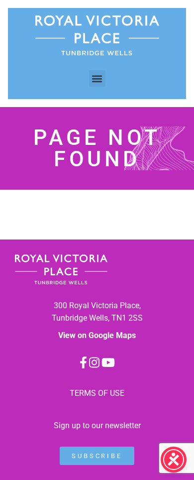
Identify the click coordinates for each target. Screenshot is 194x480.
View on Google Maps (97, 335)
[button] (97, 78)
